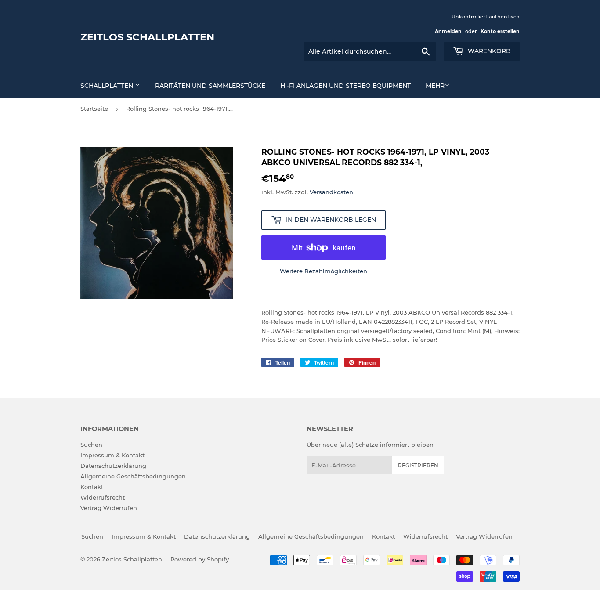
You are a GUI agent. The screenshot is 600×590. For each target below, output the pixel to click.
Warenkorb (488, 51)
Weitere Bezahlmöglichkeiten (323, 271)
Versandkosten (331, 191)
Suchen (91, 444)
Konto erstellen (500, 31)
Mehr (435, 86)
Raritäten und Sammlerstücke (210, 86)
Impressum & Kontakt (112, 455)
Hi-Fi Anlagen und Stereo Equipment (345, 86)
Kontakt (91, 486)
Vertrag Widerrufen (108, 507)
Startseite (94, 108)
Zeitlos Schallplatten (147, 37)
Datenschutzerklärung (113, 465)
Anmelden (448, 31)
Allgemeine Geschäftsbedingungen (133, 476)
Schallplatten (107, 86)
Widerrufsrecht (102, 497)
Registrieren (418, 465)
